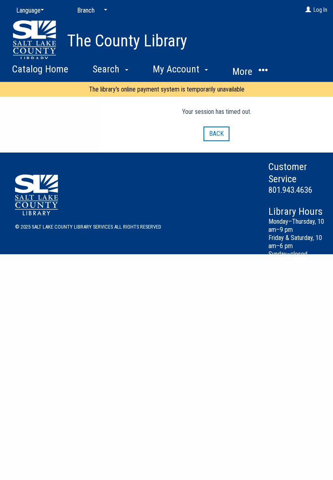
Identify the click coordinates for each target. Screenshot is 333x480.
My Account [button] (177, 69)
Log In (320, 10)
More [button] (243, 71)
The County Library (127, 40)
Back (216, 133)
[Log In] (308, 10)
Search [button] (107, 69)
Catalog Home (40, 69)
